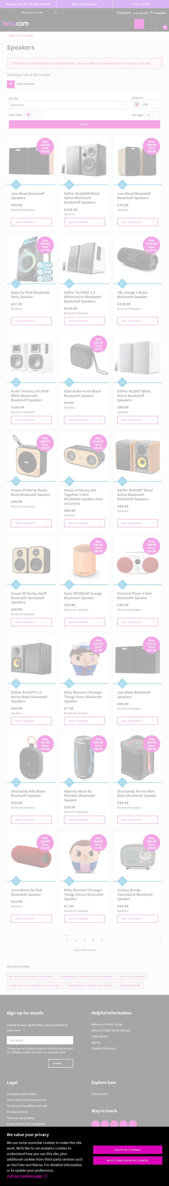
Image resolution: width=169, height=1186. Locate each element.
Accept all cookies (128, 1149)
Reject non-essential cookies (128, 1160)
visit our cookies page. (25, 1175)
